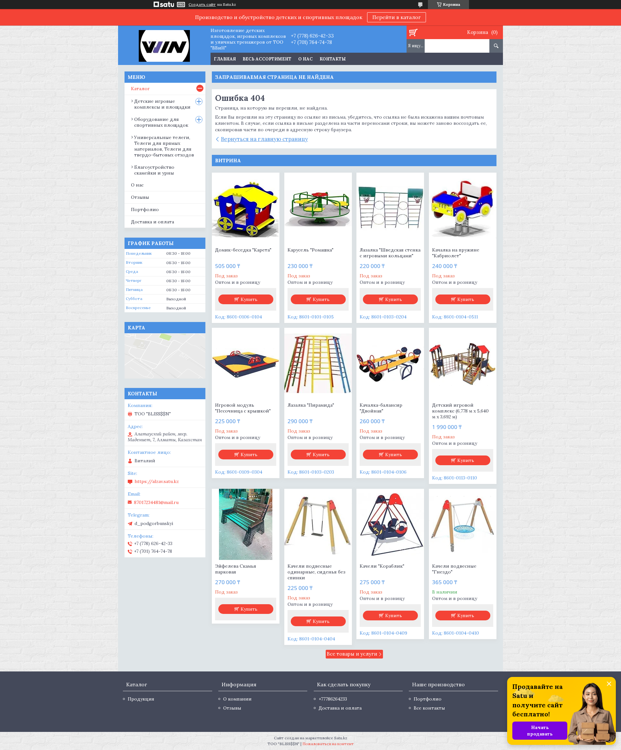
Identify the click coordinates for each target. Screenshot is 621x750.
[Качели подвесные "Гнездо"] (462, 524)
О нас (305, 59)
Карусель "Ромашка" (310, 250)
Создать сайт (202, 4)
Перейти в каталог (396, 17)
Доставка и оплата (152, 222)
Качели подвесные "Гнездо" (454, 569)
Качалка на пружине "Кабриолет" (455, 253)
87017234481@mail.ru (156, 502)
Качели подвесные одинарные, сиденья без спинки (316, 572)
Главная (225, 59)
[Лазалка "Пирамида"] (318, 363)
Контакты (333, 59)
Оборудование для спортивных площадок (161, 122)
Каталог (140, 88)
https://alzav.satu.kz (157, 481)
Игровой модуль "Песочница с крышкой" (243, 408)
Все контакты (429, 708)
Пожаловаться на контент (328, 743)
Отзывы (140, 197)
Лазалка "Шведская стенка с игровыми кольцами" (390, 253)
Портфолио (145, 209)
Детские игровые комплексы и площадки (162, 104)
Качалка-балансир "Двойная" (381, 408)
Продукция (141, 699)
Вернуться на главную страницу (264, 139)
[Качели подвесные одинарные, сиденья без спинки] (318, 524)
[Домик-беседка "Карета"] (245, 208)
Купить (249, 299)
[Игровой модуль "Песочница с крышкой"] (245, 363)
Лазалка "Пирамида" (311, 405)
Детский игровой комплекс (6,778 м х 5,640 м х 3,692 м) (460, 411)
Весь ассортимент (267, 59)
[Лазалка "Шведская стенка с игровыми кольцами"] (390, 208)
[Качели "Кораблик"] (390, 524)
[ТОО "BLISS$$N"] (164, 45)
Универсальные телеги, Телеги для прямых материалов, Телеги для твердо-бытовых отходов (164, 146)
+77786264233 (333, 699)
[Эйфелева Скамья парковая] (245, 524)
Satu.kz (340, 737)
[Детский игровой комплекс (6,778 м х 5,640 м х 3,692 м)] (462, 363)
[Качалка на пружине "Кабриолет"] (462, 208)
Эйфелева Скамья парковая (235, 569)
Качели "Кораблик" (382, 566)
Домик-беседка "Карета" (243, 250)
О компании (237, 699)
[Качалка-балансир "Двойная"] (390, 363)
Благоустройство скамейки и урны (154, 170)
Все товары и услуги (352, 654)
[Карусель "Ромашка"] (318, 208)
